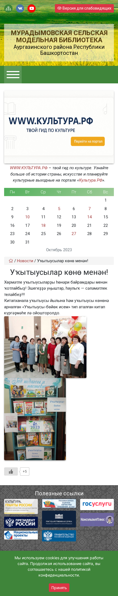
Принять (59, 587)
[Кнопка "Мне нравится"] (11, 471)
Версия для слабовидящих (86, 8)
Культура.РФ (90, 180)
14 (89, 216)
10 (27, 216)
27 (74, 233)
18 (43, 225)
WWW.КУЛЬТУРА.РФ (28, 167)
